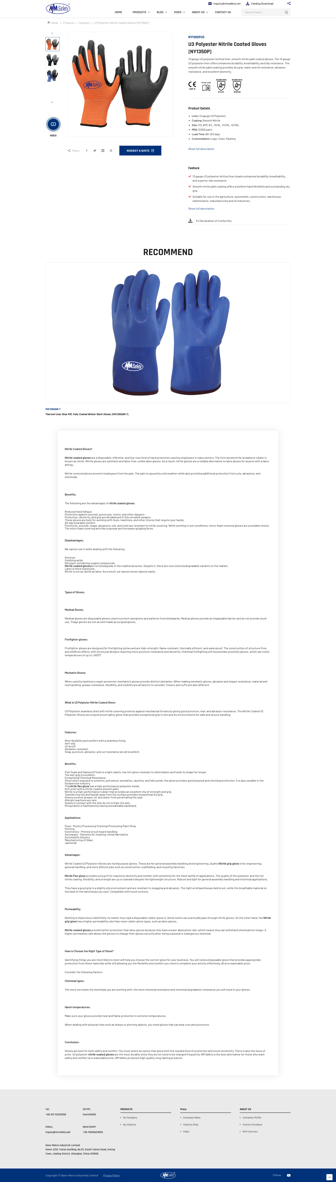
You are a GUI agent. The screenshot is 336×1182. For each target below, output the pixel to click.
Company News (192, 1117)
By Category (130, 1117)
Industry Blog (190, 1124)
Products (68, 22)
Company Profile (252, 1117)
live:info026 (89, 1114)
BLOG (160, 12)
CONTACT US (223, 12)
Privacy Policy (111, 1175)
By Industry (129, 1124)
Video (186, 1132)
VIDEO (177, 12)
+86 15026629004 (93, 1132)
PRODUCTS (139, 12)
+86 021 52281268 (56, 1114)
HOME (118, 12)
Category (84, 22)
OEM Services (250, 1132)
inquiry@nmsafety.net (58, 1132)
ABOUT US (198, 12)
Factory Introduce (252, 1124)
